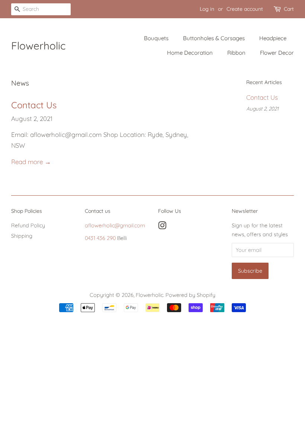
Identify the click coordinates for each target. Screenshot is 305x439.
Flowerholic (38, 45)
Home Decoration (190, 52)
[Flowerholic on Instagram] (162, 227)
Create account (245, 9)
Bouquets (156, 38)
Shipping (21, 236)
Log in (207, 9)
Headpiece (272, 38)
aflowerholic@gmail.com (115, 225)
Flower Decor (277, 52)
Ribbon (236, 52)
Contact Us (34, 104)
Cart (289, 9)
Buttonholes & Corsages (214, 38)
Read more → (31, 162)
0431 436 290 (100, 238)
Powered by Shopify (190, 295)
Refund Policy (28, 225)
